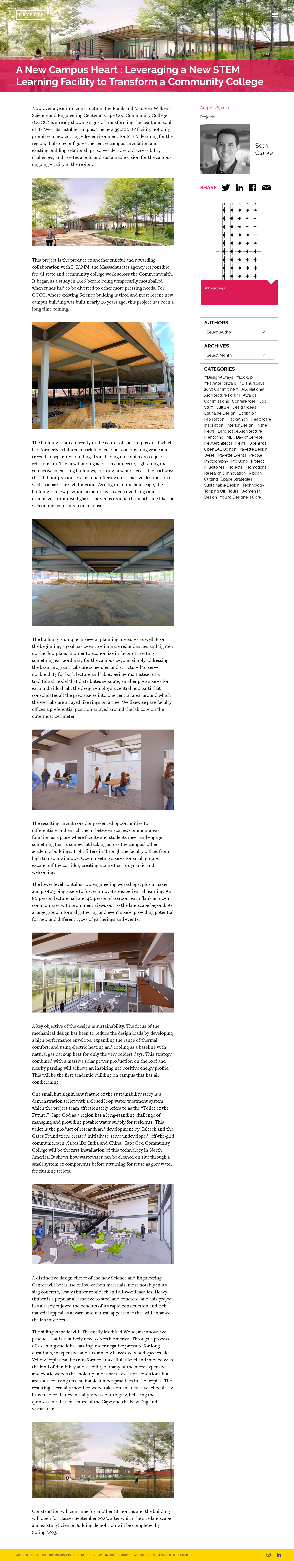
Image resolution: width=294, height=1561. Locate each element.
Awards (249, 395)
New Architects (218, 443)
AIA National (252, 389)
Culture (222, 407)
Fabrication (214, 419)
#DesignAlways (218, 377)
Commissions (216, 401)
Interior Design (239, 425)
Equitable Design (219, 413)
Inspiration (213, 425)
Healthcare (261, 419)
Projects (207, 116)
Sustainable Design (222, 485)
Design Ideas (244, 407)
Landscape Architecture (240, 431)
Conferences (244, 401)
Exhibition (247, 413)
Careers (124, 1555)
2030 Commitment (221, 389)
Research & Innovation (225, 473)
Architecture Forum (222, 395)
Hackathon (237, 419)
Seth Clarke (264, 149)
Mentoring (213, 437)
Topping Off (214, 491)
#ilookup (244, 377)
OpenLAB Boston (220, 449)
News (240, 443)
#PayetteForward (220, 383)
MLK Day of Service (244, 437)
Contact (139, 1555)
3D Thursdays (252, 383)
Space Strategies (236, 479)
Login (184, 1555)
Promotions (256, 467)
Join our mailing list (162, 1555)
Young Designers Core (240, 497)
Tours (233, 491)
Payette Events (232, 455)
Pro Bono (239, 461)
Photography (216, 461)
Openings (258, 443)
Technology (253, 485)
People (255, 455)
